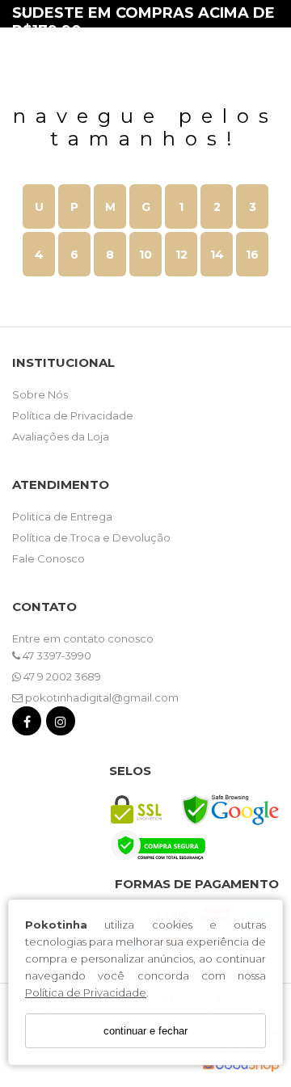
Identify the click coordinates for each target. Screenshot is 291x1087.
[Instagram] (61, 724)
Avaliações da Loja (60, 436)
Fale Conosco (48, 558)
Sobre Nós (40, 394)
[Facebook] (27, 724)
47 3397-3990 (55, 655)
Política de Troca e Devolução (91, 537)
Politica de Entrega (62, 516)
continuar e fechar (145, 1031)
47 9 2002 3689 (61, 676)
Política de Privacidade (85, 992)
